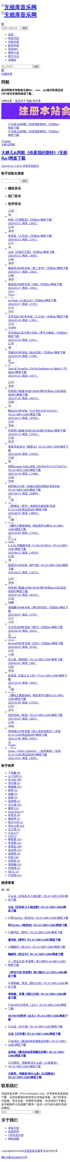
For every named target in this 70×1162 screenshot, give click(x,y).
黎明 (13, 808)
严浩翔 (14, 875)
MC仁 (13, 871)
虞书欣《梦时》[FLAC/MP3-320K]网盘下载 (34, 939)
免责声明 (13, 1131)
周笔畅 (14, 864)
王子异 (14, 829)
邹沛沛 (14, 868)
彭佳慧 (14, 850)
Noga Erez (15, 811)
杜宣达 (14, 815)
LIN (12, 836)
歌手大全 (13, 56)
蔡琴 (12, 790)
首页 (11, 34)
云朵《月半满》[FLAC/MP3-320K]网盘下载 (34, 1033)
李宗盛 (14, 783)
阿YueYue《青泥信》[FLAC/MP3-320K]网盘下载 (37, 925)
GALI (13, 832)
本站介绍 (13, 1127)
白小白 (14, 779)
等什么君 (16, 825)
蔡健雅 (14, 786)
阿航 (29, 100)
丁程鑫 (14, 772)
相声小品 (13, 52)
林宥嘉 (14, 839)
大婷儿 (5, 144)
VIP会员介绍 (15, 1135)
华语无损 (13, 38)
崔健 (12, 793)
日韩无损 (13, 41)
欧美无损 (13, 45)
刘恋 (13, 857)
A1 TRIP (15, 776)
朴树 (12, 797)
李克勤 (14, 842)
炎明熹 (14, 853)
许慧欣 (14, 860)
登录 (9, 73)
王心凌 (14, 804)
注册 (4, 73)
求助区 (12, 59)
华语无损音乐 (31, 166)
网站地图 (13, 1138)
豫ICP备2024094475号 (14, 1157)
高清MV (13, 49)
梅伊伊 (14, 818)
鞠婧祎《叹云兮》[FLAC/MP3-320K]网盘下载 (35, 954)
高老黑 (14, 801)
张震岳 (14, 846)
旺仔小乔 (15, 822)
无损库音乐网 (32, 1150)
